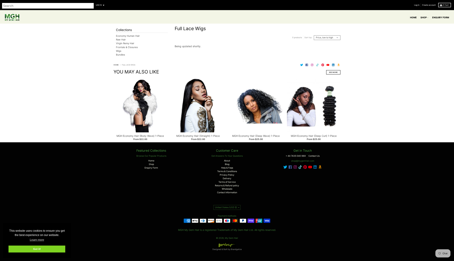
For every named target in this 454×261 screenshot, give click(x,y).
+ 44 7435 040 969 (296, 156)
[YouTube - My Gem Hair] (328, 65)
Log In (416, 5)
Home (116, 65)
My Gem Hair (231, 238)
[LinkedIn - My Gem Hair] (333, 65)
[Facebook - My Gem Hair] (307, 65)
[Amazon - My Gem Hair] (338, 65)
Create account (429, 5)
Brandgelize (236, 249)
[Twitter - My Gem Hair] (302, 65)
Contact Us (314, 156)
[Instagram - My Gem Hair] (312, 65)
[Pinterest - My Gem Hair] (323, 65)
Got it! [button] (37, 249)
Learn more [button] (37, 239)
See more (333, 72)
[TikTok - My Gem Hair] (317, 65)
